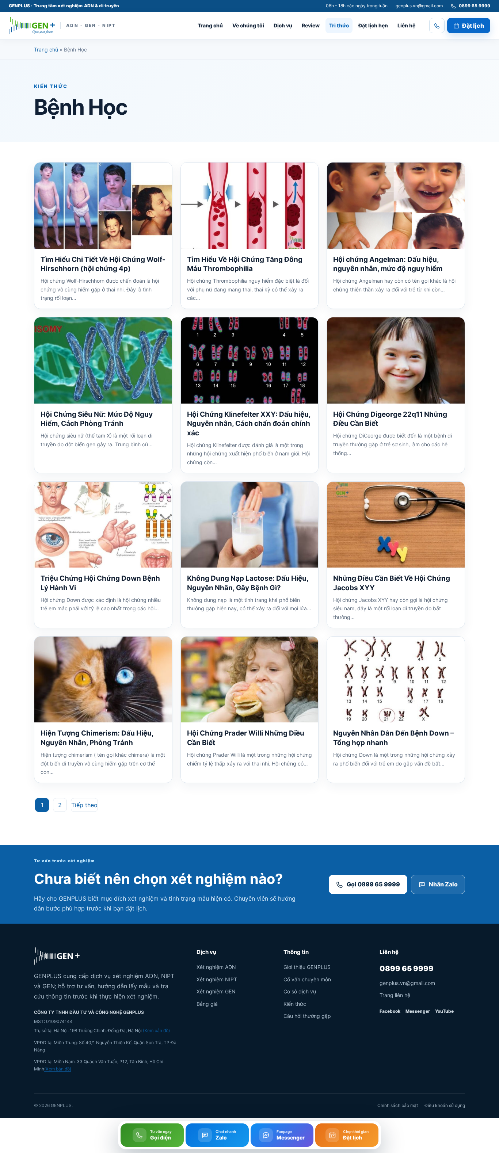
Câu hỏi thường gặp (307, 1016)
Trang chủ (210, 25)
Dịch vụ (283, 25)
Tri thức (339, 25)
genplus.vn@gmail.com (419, 5)
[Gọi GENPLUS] (437, 25)
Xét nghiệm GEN (216, 991)
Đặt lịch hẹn (373, 25)
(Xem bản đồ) (156, 1030)
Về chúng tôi (248, 25)
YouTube (444, 1011)
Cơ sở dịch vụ (299, 991)
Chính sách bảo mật (397, 1105)
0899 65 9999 (407, 968)
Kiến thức (294, 1004)
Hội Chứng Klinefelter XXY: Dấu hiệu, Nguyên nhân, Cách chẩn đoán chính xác (249, 423)
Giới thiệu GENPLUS (307, 967)
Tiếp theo (84, 805)
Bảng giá (207, 1004)
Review (311, 25)
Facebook (390, 1011)
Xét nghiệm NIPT (217, 979)
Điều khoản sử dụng (444, 1105)
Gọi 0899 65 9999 (373, 884)
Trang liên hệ (395, 995)
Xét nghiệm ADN (216, 967)
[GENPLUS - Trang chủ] (32, 25)
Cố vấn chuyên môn (307, 979)
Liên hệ (406, 25)
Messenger (417, 1011)
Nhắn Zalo (443, 884)
